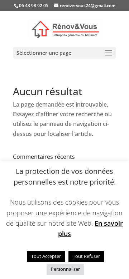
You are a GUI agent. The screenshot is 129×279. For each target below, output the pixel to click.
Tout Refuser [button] (86, 256)
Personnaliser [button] (65, 269)
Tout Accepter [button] (46, 256)
